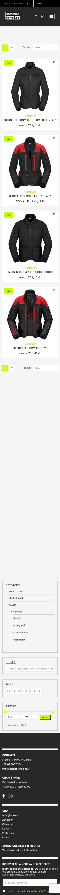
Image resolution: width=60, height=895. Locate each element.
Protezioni (8, 833)
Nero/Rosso (47, 668)
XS (19, 691)
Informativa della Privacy (38, 891)
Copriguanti (19, 625)
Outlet (5, 837)
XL (35, 691)
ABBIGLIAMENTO (16, 591)
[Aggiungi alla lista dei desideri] (54, 62)
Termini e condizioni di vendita (19, 850)
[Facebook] (3, 797)
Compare (38, 105)
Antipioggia (16, 611)
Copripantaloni (20, 632)
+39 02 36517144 (12, 764)
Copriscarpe (19, 639)
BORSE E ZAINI (16, 598)
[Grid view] (5, 47)
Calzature (7, 824)
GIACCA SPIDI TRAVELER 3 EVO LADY (30, 196)
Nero (18, 668)
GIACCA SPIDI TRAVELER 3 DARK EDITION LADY (30, 120)
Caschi (6, 828)
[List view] (11, 47)
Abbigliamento (10, 815)
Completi (17, 618)
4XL (14, 691)
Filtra (45, 717)
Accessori (7, 819)
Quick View (22, 105)
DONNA (12, 605)
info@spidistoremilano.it (16, 768)
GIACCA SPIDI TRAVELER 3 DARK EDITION (30, 272)
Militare (10, 668)
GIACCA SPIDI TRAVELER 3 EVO (30, 348)
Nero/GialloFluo (31, 668)
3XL (8, 691)
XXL (40, 691)
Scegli (30, 105)
